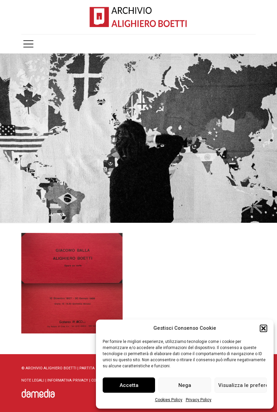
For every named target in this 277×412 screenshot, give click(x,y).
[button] (263, 328)
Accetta (129, 385)
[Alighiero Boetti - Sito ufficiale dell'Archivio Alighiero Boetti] (138, 17)
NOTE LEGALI (32, 380)
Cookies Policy (168, 399)
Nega (184, 385)
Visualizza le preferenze (242, 385)
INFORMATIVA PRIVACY (67, 380)
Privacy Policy (198, 399)
